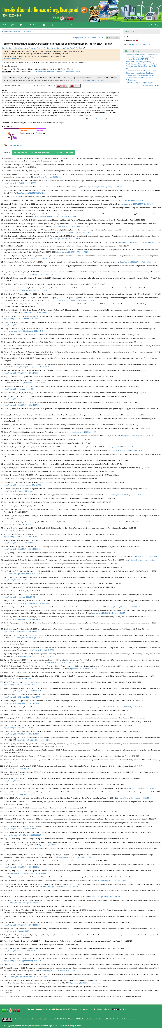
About (14, 25)
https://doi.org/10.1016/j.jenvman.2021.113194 (27, 331)
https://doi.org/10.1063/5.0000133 (83, 432)
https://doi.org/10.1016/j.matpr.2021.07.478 (19, 597)
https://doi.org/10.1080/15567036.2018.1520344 (35, 740)
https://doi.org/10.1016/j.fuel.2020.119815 (73, 226)
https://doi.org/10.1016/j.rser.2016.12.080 (19, 399)
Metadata (69, 152)
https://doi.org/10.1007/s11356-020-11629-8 (20, 685)
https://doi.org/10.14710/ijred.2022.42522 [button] (90, 80)
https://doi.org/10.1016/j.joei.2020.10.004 (128, 707)
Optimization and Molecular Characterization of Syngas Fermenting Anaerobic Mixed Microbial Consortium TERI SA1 (141, 57)
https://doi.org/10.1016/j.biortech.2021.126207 (41, 312)
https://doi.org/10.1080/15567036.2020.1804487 (22, 925)
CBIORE (78, 1019)
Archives (9, 31)
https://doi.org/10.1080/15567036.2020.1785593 (32, 603)
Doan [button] (29, 31)
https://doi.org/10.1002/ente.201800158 (134, 798)
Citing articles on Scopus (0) (41, 152)
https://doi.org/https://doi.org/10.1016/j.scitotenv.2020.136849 (54, 216)
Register (150, 25)
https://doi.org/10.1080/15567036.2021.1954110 (74, 232)
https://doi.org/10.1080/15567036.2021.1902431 (22, 549)
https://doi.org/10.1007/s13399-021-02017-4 (136, 204)
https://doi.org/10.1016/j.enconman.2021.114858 (21, 319)
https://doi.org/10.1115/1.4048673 (146, 556)
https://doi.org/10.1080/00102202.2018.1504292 (22, 734)
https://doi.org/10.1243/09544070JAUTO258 (20, 183)
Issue (47, 25)
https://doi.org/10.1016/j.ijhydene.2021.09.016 (126, 200)
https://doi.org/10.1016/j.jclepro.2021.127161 (20, 951)
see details (18, 145)
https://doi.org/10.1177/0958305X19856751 (140, 788)
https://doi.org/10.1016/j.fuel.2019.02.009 (19, 543)
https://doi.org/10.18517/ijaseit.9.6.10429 (107, 896)
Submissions (35, 25)
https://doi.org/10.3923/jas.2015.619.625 (127, 495)
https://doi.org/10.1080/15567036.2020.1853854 (22, 631)
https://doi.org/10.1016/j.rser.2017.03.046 (19, 389)
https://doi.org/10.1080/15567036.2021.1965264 (22, 373)
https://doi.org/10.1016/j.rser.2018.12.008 (19, 530)
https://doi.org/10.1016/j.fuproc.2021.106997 (20, 325)
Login (157, 25)
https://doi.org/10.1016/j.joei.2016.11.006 (19, 781)
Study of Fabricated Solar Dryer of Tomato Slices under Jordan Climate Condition (140, 72)
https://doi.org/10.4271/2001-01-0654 (112, 880)
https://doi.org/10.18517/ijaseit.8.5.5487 (18, 580)
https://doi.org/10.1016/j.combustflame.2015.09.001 (22, 485)
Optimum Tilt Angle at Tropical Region (139, 82)
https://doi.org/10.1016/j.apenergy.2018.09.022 (105, 187)
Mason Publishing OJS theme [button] (71, 1026)
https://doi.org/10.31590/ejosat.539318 (18, 794)
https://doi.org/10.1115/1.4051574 (42, 258)
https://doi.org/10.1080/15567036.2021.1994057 (76, 300)
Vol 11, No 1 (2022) (20, 31)
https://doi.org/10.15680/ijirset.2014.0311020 (25, 574)
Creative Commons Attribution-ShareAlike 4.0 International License (56, 72)
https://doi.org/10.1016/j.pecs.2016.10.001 (19, 491)
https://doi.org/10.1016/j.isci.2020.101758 (125, 607)
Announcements (59, 25)
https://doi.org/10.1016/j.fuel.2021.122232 (32, 638)
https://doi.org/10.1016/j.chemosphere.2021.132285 (23, 678)
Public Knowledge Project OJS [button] (49, 1026)
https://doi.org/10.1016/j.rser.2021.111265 (25, 903)
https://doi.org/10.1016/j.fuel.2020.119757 (25, 691)
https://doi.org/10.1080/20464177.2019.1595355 (28, 873)
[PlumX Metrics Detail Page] (11, 136)
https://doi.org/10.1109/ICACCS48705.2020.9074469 (66, 662)
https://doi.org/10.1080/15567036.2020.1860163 (138, 262)
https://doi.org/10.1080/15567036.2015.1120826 (22, 619)
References (6, 152)
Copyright (58, 152)
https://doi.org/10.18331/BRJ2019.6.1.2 (31, 193)
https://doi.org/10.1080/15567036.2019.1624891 (87, 983)
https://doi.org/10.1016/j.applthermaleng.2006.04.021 (23, 961)
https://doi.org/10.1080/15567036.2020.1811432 (37, 656)
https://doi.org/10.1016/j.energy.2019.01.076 (137, 436)
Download (99, 119)
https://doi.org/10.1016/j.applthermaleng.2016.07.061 (128, 450)
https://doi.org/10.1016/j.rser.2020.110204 (25, 835)
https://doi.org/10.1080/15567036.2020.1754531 (38, 274)
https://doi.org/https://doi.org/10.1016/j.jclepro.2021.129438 (25, 290)
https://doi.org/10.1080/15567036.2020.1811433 (29, 977)
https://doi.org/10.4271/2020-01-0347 (18, 768)
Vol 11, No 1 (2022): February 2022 (139, 44)
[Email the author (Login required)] (44, 48)
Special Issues (71, 25)
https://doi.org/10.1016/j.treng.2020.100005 (141, 560)
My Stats (123, 1009)
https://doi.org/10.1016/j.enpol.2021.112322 (75, 857)
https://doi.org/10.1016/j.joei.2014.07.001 (19, 728)
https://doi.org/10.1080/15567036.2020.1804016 (22, 867)
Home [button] (4, 31)
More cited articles (152, 86)
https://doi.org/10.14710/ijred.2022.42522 (89, 38)
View (92, 119)
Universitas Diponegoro (23, 1026)
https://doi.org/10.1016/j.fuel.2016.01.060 (19, 524)
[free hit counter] (115, 1009)
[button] (2, 69)
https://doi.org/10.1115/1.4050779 (120, 447)
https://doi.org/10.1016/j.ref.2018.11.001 (48, 177)
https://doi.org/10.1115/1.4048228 (41, 650)
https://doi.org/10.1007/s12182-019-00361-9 (32, 367)
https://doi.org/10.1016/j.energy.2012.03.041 (20, 829)
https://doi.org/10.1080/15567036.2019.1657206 (22, 405)
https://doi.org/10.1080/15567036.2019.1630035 (61, 887)
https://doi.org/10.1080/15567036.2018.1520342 (22, 537)
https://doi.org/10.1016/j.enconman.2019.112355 (57, 970)
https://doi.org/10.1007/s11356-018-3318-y (73, 252)
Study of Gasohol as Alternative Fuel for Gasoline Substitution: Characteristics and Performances (140, 78)
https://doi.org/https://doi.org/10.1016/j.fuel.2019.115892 (139, 242)
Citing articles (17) (20, 152)
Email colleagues (114, 119)
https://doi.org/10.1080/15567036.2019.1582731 (56, 845)
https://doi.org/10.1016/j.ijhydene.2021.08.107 (108, 613)
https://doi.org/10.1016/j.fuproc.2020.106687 (29, 383)
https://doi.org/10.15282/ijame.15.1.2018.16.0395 (22, 697)
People (23, 25)
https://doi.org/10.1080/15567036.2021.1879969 (22, 703)
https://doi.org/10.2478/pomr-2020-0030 (18, 931)
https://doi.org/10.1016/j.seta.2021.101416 (85, 669)
